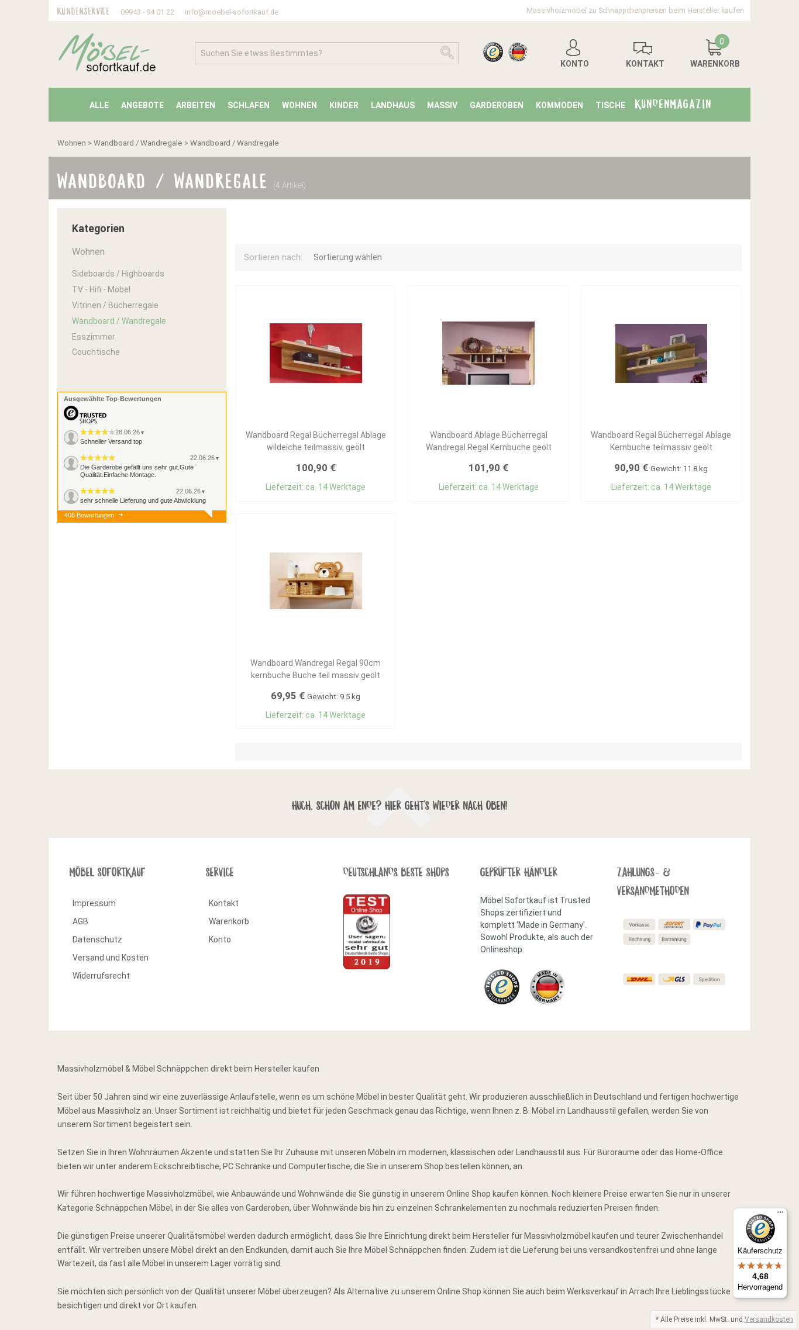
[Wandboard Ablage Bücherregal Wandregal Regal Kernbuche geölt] (488, 353)
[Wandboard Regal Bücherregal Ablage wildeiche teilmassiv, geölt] (315, 353)
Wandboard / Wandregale (138, 143)
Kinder (344, 105)
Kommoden (559, 105)
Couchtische (96, 352)
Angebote (142, 105)
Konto (220, 939)
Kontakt (224, 903)
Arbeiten (195, 105)
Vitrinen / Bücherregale (115, 305)
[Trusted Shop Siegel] (505, 52)
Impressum (94, 903)
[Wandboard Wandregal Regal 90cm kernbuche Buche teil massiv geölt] (315, 581)
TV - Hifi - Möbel (101, 289)
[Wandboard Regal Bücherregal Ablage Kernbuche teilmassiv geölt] (661, 353)
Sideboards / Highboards (118, 273)
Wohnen (299, 105)
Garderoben (497, 105)
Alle (99, 105)
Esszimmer (93, 336)
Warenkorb (229, 921)
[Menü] (780, 1215)
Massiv (442, 105)
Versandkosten (769, 1319)
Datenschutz (97, 939)
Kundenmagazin (673, 102)
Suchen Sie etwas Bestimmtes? (261, 53)
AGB (80, 921)
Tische (610, 105)
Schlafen (249, 105)
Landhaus (393, 105)
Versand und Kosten (111, 957)
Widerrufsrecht (101, 975)
